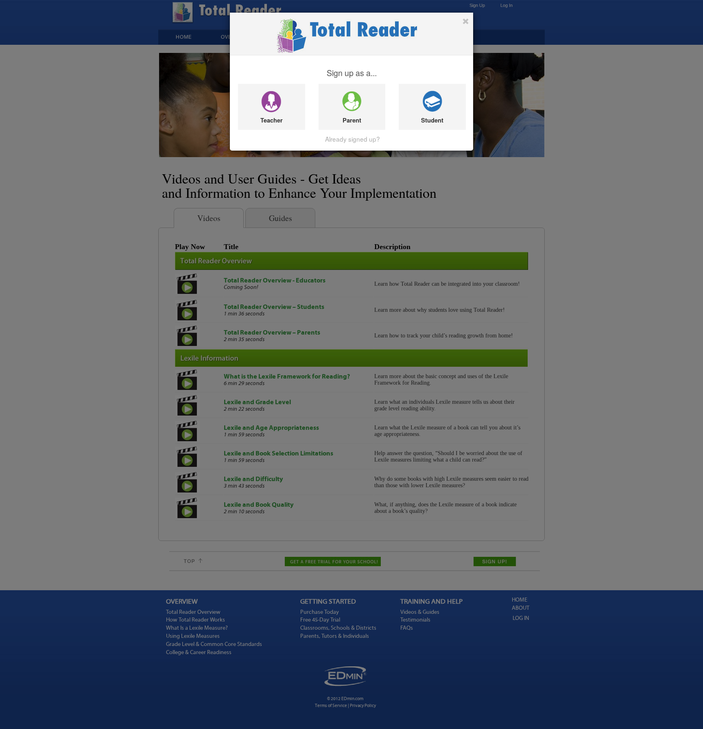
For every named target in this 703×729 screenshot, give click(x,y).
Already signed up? (352, 138)
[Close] (465, 21)
